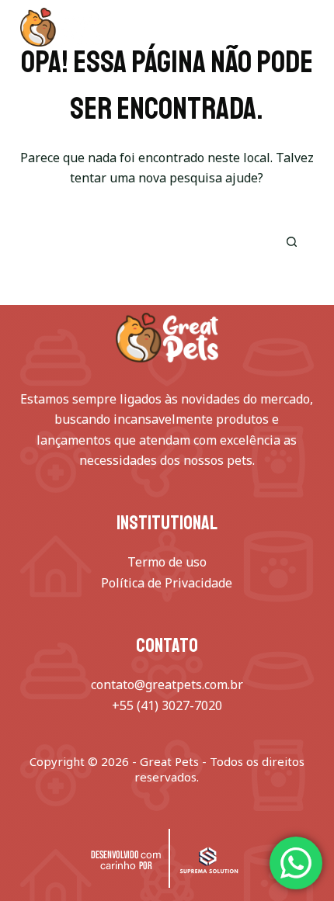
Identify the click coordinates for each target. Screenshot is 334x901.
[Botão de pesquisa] (291, 242)
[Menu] (307, 27)
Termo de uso (167, 561)
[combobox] (144, 242)
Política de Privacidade (166, 582)
